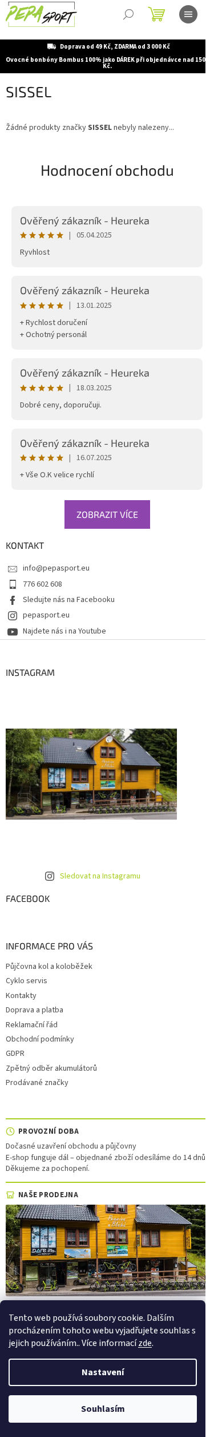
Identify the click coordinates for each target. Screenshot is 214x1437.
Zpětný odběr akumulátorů (51, 1068)
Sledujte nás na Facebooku (69, 599)
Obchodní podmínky (40, 1039)
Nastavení (103, 1372)
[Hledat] (128, 14)
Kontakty (21, 995)
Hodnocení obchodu (107, 170)
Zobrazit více (107, 514)
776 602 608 (42, 584)
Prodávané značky (37, 1082)
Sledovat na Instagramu (100, 876)
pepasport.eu (46, 615)
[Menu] (188, 14)
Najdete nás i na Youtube (64, 631)
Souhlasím (103, 1409)
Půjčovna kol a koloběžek (49, 966)
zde (145, 1343)
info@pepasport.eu (56, 568)
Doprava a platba (34, 1010)
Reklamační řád (32, 1025)
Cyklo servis (26, 981)
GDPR (15, 1053)
